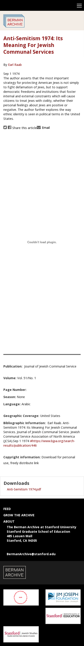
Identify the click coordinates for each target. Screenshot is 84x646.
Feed (7, 509)
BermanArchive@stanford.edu (31, 554)
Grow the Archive (18, 515)
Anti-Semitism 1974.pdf (24, 489)
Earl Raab (15, 64)
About (9, 521)
